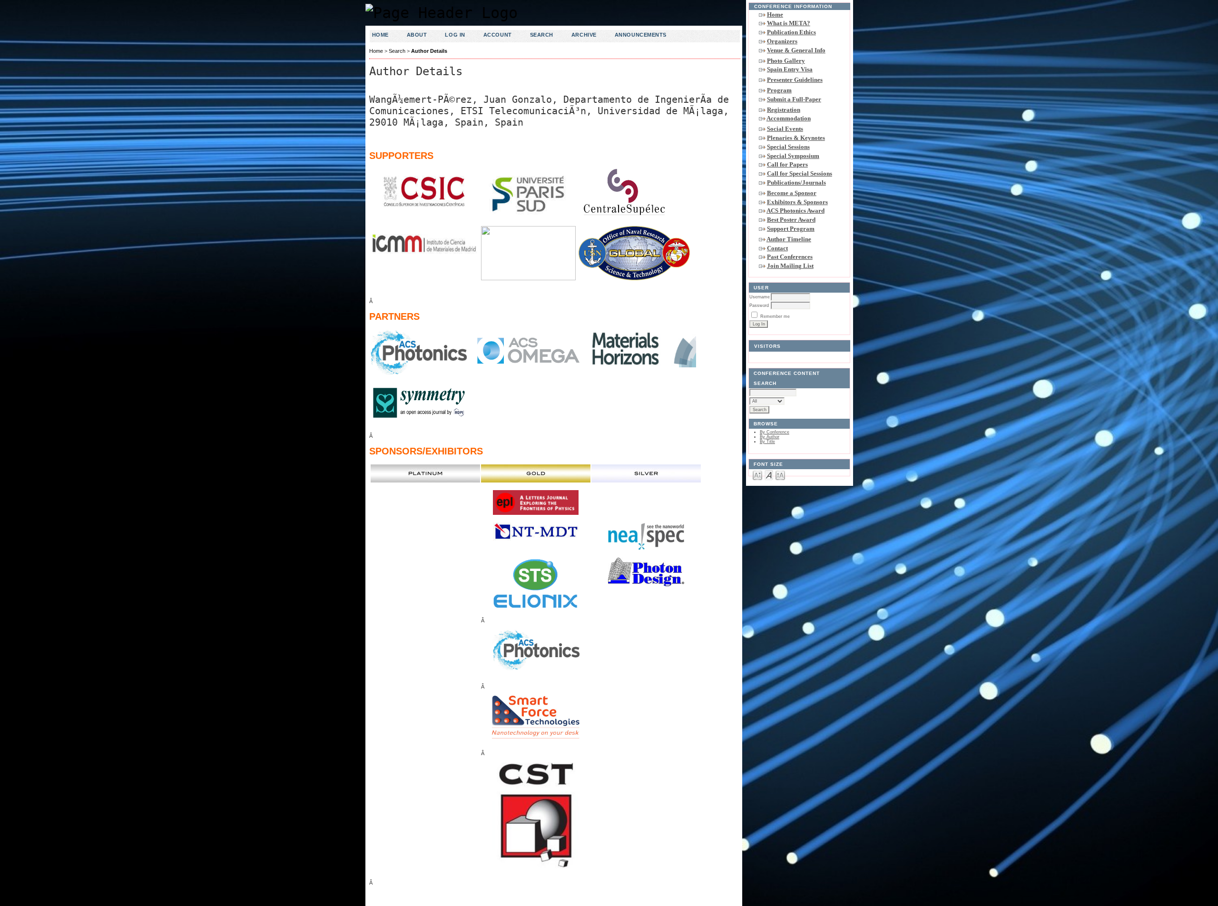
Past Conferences (790, 256)
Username (759, 297)
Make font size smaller (757, 474)
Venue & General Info (796, 50)
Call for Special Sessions (799, 173)
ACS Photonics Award (795, 210)
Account (497, 35)
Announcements (641, 35)
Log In (455, 35)
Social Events (785, 128)
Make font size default (769, 474)
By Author (769, 436)
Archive (584, 35)
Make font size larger (780, 474)
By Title (767, 441)
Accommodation (788, 118)
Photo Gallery (786, 60)
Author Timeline (788, 239)
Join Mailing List (790, 265)
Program (779, 90)
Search (541, 35)
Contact (777, 248)
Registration (783, 109)
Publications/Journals (796, 182)
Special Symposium (793, 155)
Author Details (429, 51)
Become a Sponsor (791, 193)
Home (775, 14)
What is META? (788, 23)
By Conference (774, 432)
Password (759, 305)
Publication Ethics (791, 32)
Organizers (782, 41)
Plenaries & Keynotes (796, 137)
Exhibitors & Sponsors (797, 202)
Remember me (775, 316)
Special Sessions (788, 146)
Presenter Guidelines (795, 79)
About (417, 35)
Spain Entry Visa (790, 69)
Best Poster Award (791, 219)
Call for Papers (787, 164)
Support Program (791, 228)
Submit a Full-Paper (794, 99)
